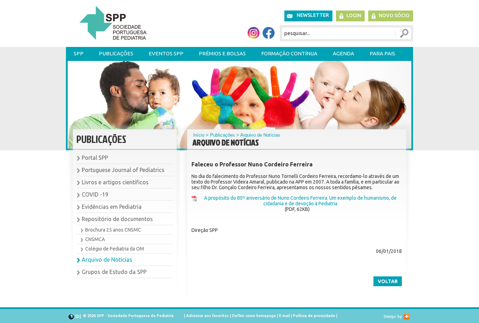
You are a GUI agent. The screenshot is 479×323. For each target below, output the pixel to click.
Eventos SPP (166, 53)
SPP (78, 53)
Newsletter (313, 15)
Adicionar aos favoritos (207, 316)
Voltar (388, 281)
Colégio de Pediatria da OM (114, 249)
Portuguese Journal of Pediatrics (123, 170)
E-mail (284, 316)
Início (198, 135)
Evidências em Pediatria (112, 207)
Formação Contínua (289, 53)
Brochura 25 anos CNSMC (113, 230)
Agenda (343, 53)
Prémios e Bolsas (222, 53)
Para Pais (382, 53)
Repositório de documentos (117, 219)
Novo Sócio (394, 15)
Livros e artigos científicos (115, 182)
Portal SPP (95, 157)
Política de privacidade (314, 316)
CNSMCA (95, 239)
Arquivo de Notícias (107, 259)
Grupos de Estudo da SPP (114, 272)
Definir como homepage (254, 316)
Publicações (116, 53)
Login (353, 15)
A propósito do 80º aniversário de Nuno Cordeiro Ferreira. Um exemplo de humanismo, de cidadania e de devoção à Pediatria (300, 200)
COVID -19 (95, 194)
